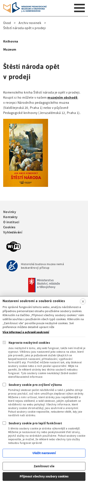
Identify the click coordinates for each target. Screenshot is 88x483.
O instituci (11, 222)
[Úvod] (25, 5)
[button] (25, 121)
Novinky (9, 212)
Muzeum (9, 49)
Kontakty (10, 217)
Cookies (9, 227)
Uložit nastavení (44, 453)
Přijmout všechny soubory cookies (44, 476)
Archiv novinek (30, 23)
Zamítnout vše (44, 466)
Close (83, 301)
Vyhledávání (12, 232)
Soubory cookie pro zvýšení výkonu (35, 385)
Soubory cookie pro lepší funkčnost (35, 423)
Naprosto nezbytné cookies (29, 343)
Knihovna (10, 41)
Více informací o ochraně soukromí (26, 332)
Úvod (7, 23)
